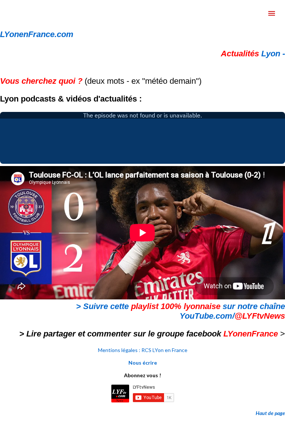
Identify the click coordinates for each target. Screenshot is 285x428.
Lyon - (253, 53)
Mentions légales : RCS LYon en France (142, 350)
